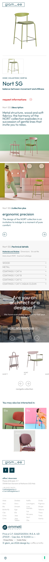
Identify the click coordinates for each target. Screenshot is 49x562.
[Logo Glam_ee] (13, 4)
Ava (4, 503)
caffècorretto (36, 543)
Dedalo (17, 500)
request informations (14, 99)
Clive (4, 515)
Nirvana (29, 514)
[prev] (5, 234)
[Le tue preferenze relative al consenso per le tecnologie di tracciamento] (44, 557)
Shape (40, 506)
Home (5, 78)
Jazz (16, 515)
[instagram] (11, 470)
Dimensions (25, 251)
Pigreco (41, 503)
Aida (4, 500)
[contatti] (5, 558)
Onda (40, 500)
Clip (4, 512)
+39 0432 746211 (9, 488)
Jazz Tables (16, 519)
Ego (15, 509)
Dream (17, 506)
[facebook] (5, 470)
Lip (27, 511)
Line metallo (29, 507)
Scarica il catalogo (24, 256)
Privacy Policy (8, 540)
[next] (44, 234)
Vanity (40, 518)
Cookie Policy (21, 540)
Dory (16, 503)
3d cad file (35, 251)
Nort (28, 517)
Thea (40, 512)
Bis (4, 506)
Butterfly (6, 509)
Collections (14, 78)
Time (40, 515)
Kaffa (28, 500)
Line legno (30, 503)
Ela (15, 512)
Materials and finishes (11, 251)
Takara (41, 509)
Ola (27, 520)
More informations (21, 328)
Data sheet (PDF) (9, 256)
